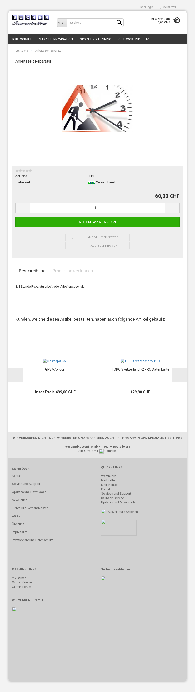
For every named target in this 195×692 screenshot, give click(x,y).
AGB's (16, 516)
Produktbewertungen (73, 270)
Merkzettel (168, 7)
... (133, 569)
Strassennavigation (56, 39)
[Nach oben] (182, 685)
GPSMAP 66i (54, 369)
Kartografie (22, 39)
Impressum (19, 532)
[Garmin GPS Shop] (30, 20)
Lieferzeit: (23, 182)
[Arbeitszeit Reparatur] (97, 104)
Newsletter (19, 500)
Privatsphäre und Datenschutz (32, 540)
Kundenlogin (144, 7)
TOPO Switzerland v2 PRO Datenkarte (140, 369)
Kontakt (17, 476)
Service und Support (26, 484)
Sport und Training (95, 39)
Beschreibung (32, 270)
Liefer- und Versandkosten (30, 508)
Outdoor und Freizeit (135, 39)
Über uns (18, 524)
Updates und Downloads (29, 492)
